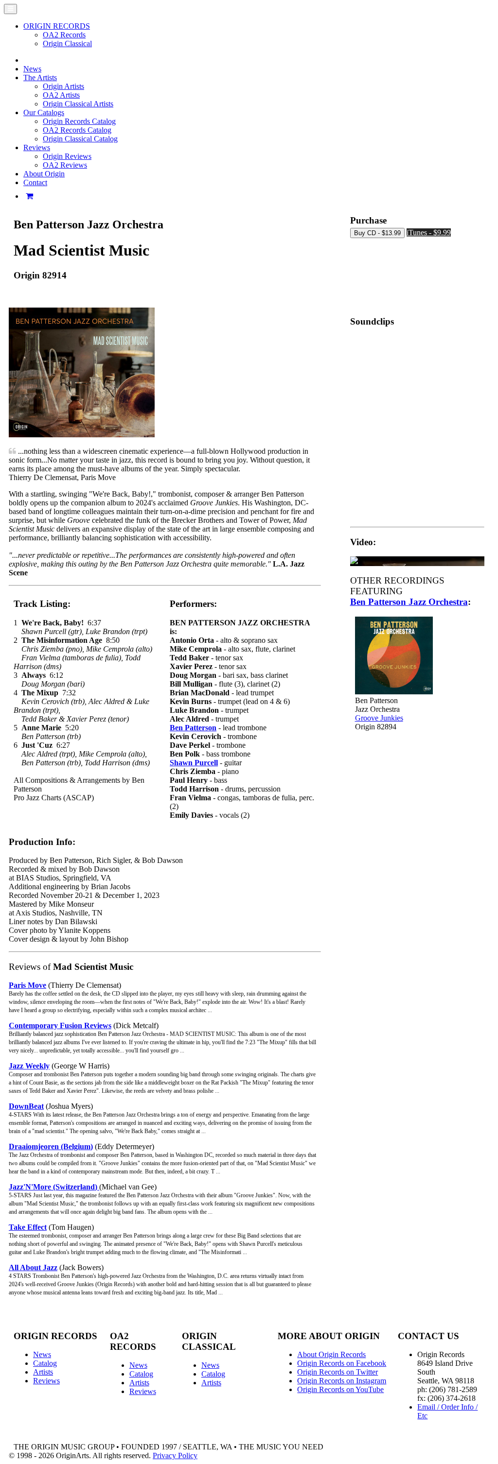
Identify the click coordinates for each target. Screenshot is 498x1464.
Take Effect (28, 1227)
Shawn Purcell (194, 762)
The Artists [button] (40, 77)
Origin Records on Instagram (341, 1381)
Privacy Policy (175, 1455)
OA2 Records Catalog (77, 130)
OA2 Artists (61, 95)
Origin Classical (67, 43)
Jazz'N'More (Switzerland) (54, 1187)
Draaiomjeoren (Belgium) (51, 1146)
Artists (43, 1372)
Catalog (45, 1363)
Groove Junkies (379, 718)
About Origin (44, 174)
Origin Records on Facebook (341, 1363)
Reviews (46, 1381)
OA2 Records (64, 35)
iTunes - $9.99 (429, 232)
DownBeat (26, 1106)
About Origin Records (331, 1354)
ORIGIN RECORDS (56, 26)
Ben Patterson (193, 727)
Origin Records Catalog (79, 121)
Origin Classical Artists (78, 104)
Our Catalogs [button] (43, 112)
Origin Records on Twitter (337, 1372)
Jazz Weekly (29, 1066)
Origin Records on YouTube (340, 1389)
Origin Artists (63, 86)
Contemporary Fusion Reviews (60, 1025)
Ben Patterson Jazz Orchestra (409, 602)
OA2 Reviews (65, 165)
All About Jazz (33, 1267)
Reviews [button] (36, 147)
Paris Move (27, 985)
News (32, 69)
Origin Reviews (67, 156)
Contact (35, 182)
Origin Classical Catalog (80, 139)
